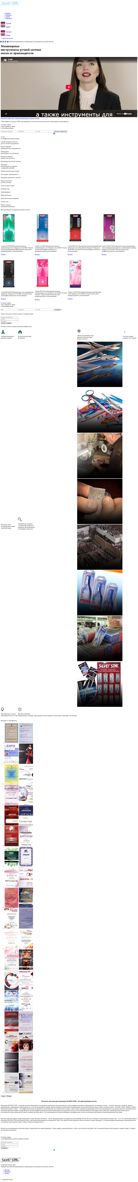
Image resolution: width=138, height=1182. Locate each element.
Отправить (58, 309)
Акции (7, 16)
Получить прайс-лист (8, 118)
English (8, 27)
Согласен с (69, 134)
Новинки (8, 15)
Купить (3, 254)
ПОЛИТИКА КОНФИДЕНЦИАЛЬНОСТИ (71, 1154)
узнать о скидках (6, 323)
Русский (8, 23)
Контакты (8, 18)
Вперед (9, 1096)
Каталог (8, 13)
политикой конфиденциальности (73, 134)
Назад (3, 1096)
